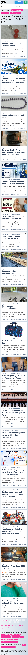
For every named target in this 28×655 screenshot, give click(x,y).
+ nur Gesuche (16, 634)
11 (9, 622)
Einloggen (19, 2)
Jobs (23, 644)
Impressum (3, 654)
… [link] (8, 620)
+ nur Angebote (5, 634)
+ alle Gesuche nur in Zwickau (9, 642)
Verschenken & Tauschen (8, 647)
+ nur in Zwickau (5, 637)
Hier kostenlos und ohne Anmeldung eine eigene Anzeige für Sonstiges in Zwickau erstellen (12, 627)
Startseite (3, 650)
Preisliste (14, 653)
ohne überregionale (18, 637)
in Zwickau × (4, 13)
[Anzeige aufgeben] (25, 2)
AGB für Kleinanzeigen (6, 651)
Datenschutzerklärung (17, 651)
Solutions (19, 653)
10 (23, 620)
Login (7, 650)
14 (15, 622)
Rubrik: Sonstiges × (17, 10)
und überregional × (15, 13)
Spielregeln (12, 650)
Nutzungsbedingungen (20, 650)
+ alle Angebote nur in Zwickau (9, 639)
